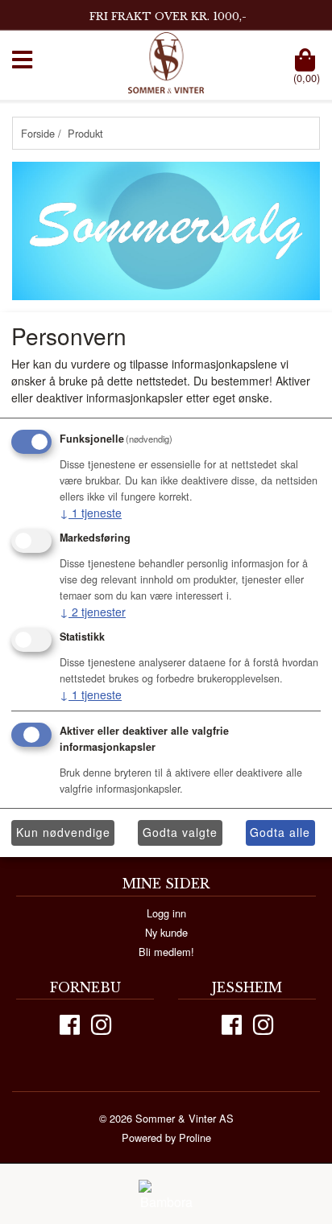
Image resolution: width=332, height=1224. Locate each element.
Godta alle (280, 832)
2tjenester (93, 612)
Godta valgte (180, 832)
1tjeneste (91, 513)
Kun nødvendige (63, 832)
